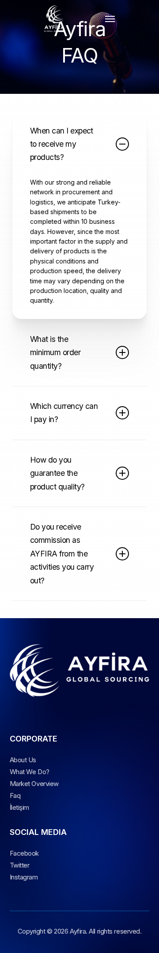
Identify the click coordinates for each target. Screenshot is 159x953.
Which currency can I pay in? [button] (64, 412)
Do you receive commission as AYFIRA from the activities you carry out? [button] (62, 553)
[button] (110, 18)
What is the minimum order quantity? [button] (55, 352)
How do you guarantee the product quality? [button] (57, 473)
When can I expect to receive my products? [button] (61, 144)
